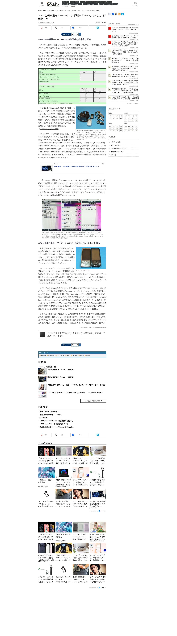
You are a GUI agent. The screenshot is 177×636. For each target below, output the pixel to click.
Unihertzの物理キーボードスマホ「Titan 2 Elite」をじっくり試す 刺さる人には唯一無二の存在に (125, 52)
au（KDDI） (44, 418)
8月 (110, 116)
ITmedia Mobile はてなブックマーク (122, 14)
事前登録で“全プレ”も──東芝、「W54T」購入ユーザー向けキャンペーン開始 (76, 385)
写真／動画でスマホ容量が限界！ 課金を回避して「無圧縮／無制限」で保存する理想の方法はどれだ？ (125, 68)
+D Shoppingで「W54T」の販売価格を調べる (56, 421)
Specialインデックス (117, 151)
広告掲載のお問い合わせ (118, 148)
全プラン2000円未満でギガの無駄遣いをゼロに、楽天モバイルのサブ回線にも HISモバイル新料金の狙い (125, 44)
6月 (117, 116)
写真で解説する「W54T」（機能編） (61, 377)
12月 (126, 116)
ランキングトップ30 (132, 103)
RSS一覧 (113, 155)
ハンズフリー (60, 355)
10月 (133, 116)
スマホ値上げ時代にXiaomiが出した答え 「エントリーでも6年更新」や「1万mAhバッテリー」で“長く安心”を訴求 (125, 90)
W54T (68, 355)
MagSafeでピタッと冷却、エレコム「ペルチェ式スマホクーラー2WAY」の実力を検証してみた (125, 60)
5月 (121, 116)
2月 (117, 118)
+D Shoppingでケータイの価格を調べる (54, 424)
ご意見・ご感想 (116, 142)
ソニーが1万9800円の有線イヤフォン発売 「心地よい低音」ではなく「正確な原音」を (126, 29)
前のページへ (66, 34)
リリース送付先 (116, 145)
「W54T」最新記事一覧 (47, 367)
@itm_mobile (116, 13)
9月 (136, 116)
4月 (110, 118)
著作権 (88, 355)
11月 (129, 116)
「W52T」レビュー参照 (49, 129)
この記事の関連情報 (92, 401)
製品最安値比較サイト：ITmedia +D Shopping (56, 427)
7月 (114, 116)
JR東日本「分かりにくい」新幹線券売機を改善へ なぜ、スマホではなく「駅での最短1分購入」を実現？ (125, 82)
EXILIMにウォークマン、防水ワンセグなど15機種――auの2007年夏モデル (75, 392)
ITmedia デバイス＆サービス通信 (109, 14)
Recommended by (93, 511)
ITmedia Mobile (42, 10)
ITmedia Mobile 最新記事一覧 (119, 14)
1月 (121, 118)
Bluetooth (43, 355)
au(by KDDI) (50, 10)
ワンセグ (75, 355)
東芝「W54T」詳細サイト (49, 411)
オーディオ (51, 355)
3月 (114, 118)
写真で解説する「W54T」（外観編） (61, 369)
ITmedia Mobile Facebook (113, 13)
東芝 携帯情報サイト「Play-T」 (51, 415)
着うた (82, 355)
